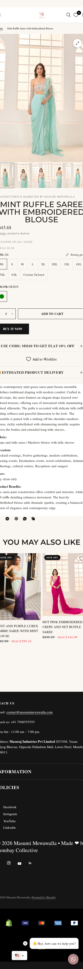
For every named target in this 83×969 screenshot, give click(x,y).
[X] (8, 518)
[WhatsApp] (25, 518)
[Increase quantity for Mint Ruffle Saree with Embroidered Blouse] (12, 314)
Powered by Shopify (44, 897)
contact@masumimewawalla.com (29, 712)
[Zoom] (77, 43)
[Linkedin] (33, 863)
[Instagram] (12, 863)
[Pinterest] (17, 518)
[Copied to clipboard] (34, 518)
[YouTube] (22, 863)
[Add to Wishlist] (35, 558)
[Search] (68, 15)
